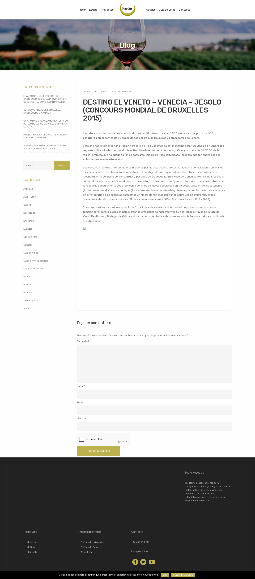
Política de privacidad (93, 542)
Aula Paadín (29, 197)
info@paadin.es (139, 551)
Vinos (26, 308)
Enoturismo (29, 221)
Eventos (116, 91)
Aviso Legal (87, 552)
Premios (27, 292)
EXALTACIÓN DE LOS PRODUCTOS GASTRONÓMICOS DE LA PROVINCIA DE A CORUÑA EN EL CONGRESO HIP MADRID (45, 99)
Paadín (104, 91)
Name (80, 386)
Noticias (151, 9)
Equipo (93, 9)
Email (80, 402)
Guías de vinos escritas (35, 260)
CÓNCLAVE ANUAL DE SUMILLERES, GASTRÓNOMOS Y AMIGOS (42, 111)
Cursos (27, 205)
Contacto (184, 9)
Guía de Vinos (167, 9)
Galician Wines (31, 236)
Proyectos (107, 9)
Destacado (29, 213)
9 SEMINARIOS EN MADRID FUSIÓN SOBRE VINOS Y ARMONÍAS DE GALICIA (45, 147)
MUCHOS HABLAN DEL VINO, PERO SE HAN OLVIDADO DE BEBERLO (45, 136)
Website (81, 418)
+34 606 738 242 (140, 542)
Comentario (83, 341)
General (126, 91)
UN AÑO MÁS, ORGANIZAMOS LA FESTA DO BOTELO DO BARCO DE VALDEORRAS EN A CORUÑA (45, 123)
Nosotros (32, 542)
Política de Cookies (91, 547)
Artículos (28, 189)
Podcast (27, 284)
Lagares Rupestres (33, 268)
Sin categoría (30, 300)
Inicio (82, 9)
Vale (165, 575)
